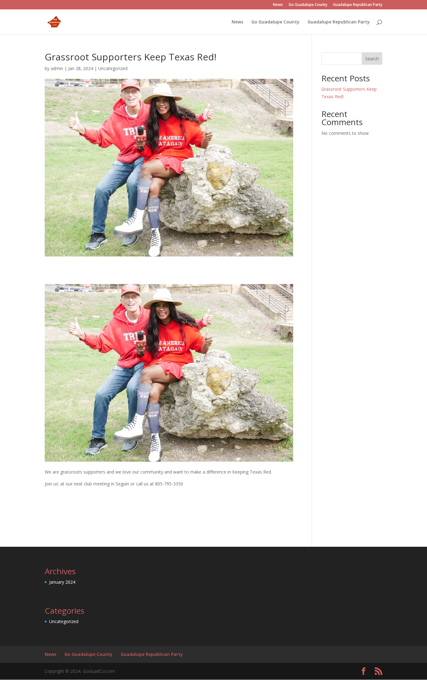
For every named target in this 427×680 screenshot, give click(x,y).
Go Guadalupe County (308, 5)
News (278, 5)
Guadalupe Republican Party (357, 5)
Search (372, 59)
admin (57, 68)
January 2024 (62, 582)
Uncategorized (113, 68)
